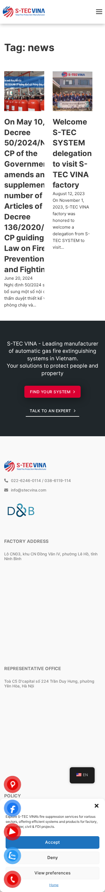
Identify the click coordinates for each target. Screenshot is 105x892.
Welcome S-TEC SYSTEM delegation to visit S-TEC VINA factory (72, 153)
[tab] (35, 490)
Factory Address (26, 541)
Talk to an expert (50, 410)
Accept (52, 842)
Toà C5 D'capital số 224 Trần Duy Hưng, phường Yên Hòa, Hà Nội (49, 683)
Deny (52, 857)
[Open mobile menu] (99, 11)
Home (54, 885)
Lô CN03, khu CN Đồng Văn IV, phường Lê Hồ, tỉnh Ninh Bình (50, 556)
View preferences (52, 873)
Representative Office (32, 668)
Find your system (50, 391)
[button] (96, 806)
